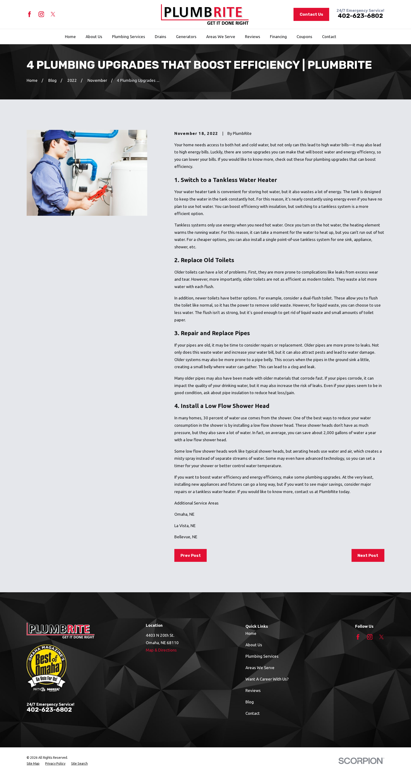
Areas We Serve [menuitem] (220, 36)
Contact (252, 713)
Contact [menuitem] (329, 36)
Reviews (253, 690)
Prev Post (191, 555)
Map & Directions (161, 650)
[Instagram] (41, 14)
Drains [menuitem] (160, 36)
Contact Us (311, 14)
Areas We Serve (259, 667)
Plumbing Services (262, 656)
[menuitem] (33, 764)
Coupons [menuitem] (304, 36)
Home (250, 633)
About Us (253, 644)
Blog (249, 702)
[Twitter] (53, 14)
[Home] (205, 14)
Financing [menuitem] (278, 36)
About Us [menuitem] (94, 36)
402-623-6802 (360, 16)
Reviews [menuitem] (252, 36)
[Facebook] (29, 14)
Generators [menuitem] (186, 36)
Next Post (367, 555)
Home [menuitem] (70, 36)
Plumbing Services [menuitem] (128, 36)
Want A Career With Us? (267, 679)
